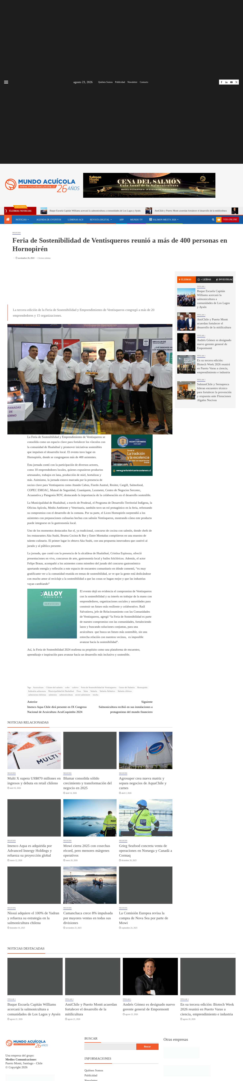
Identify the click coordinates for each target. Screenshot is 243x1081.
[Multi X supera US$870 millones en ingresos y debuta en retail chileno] (34, 751)
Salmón (93, 692)
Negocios (16, 233)
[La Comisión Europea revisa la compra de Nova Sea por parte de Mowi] (145, 885)
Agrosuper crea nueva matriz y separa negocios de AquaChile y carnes (142, 784)
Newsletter (132, 82)
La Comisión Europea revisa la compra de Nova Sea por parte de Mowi (143, 919)
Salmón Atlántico (107, 692)
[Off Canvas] (6, 82)
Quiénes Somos (105, 82)
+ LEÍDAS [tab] (206, 279)
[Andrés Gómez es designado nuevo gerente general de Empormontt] (186, 342)
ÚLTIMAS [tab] (186, 279)
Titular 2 (201, 315)
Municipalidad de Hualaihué (61, 692)
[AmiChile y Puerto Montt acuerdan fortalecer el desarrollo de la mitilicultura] (186, 321)
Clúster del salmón (54, 688)
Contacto (144, 82)
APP (121, 219)
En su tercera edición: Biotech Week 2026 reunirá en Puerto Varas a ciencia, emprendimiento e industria (207, 1010)
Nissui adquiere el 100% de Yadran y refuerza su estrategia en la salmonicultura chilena (33, 919)
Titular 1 (201, 286)
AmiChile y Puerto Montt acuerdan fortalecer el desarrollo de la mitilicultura (191, 211)
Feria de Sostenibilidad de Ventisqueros (98, 688)
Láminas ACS (75, 219)
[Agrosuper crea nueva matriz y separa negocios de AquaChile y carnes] (145, 751)
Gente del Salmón (127, 688)
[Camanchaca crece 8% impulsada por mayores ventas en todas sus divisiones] (90, 885)
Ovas (79, 692)
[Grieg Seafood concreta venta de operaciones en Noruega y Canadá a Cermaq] (145, 818)
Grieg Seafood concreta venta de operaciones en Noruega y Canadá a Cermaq (145, 851)
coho (67, 688)
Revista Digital (100, 219)
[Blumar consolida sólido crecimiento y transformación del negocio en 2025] (90, 751)
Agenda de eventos (48, 219)
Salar (85, 692)
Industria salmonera (37, 692)
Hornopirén (142, 688)
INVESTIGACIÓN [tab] (226, 279)
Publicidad (120, 82)
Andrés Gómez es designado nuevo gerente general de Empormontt (214, 344)
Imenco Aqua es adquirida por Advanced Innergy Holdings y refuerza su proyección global (29, 851)
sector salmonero (82, 695)
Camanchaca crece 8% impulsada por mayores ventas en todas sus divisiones (88, 919)
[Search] (213, 219)
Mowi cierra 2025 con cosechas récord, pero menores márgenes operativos (86, 851)
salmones (53, 695)
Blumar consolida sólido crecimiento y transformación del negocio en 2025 (87, 784)
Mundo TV (136, 219)
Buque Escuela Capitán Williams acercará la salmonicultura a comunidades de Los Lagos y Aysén (95, 211)
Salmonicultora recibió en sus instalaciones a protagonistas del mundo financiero (126, 707)
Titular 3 (201, 356)
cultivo (75, 688)
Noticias (21, 219)
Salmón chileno (125, 692)
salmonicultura (66, 695)
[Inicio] (8, 219)
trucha (95, 695)
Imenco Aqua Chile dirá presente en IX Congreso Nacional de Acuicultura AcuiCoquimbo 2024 (57, 707)
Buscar (90, 1039)
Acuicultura (38, 688)
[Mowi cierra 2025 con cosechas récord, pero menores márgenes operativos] (90, 818)
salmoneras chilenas (37, 695)
